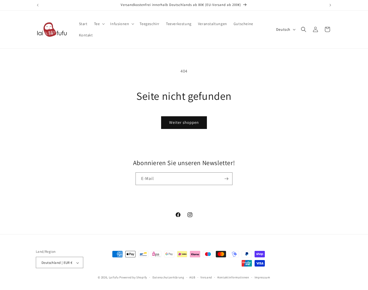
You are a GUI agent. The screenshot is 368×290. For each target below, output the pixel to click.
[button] (99, 23)
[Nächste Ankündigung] (330, 5)
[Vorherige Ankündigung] (38, 5)
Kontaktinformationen (233, 277)
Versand (206, 277)
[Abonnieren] (226, 178)
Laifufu (114, 277)
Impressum (262, 277)
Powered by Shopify (133, 277)
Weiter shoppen (184, 122)
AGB (192, 277)
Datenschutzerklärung (168, 277)
